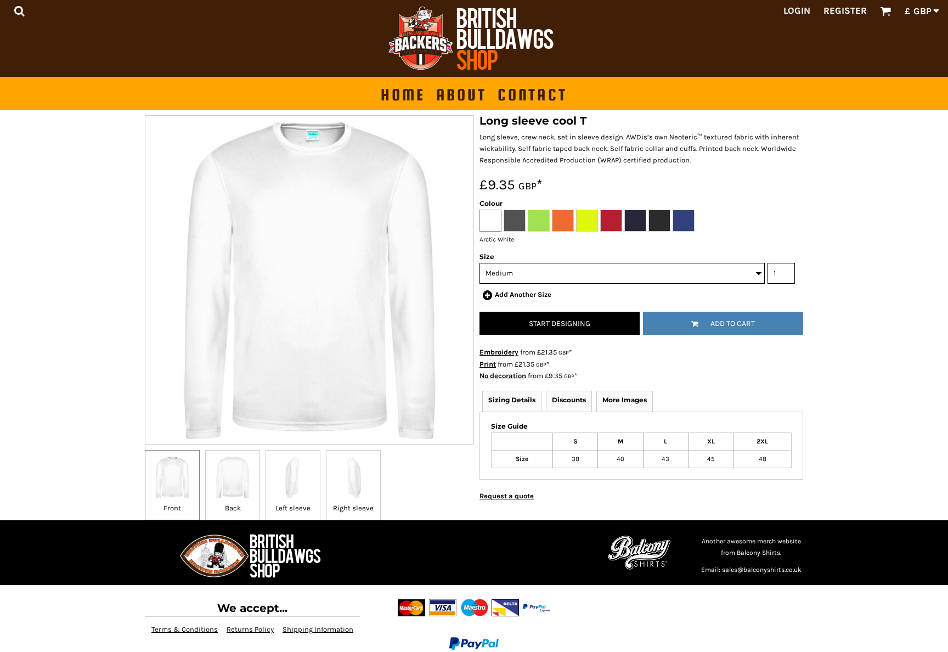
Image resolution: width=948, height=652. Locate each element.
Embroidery (498, 352)
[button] (19, 10)
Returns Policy (250, 629)
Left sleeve (293, 508)
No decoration (502, 376)
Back (233, 508)
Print (487, 364)
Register (845, 10)
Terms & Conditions (184, 629)
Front (172, 508)
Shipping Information (318, 629)
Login (796, 10)
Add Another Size (523, 294)
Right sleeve (353, 508)
